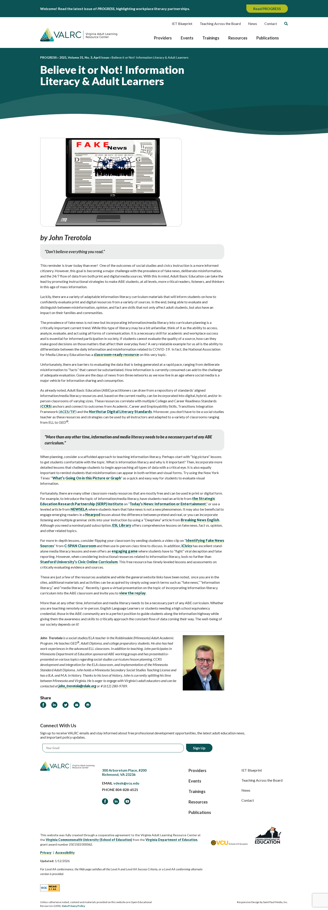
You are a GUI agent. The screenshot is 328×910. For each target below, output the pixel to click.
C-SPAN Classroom (80, 546)
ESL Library (121, 525)
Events (187, 37)
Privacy (46, 853)
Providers (163, 37)
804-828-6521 (126, 789)
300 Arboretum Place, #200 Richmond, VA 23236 (124, 772)
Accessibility (65, 853)
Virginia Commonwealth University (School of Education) (89, 840)
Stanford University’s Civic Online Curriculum (79, 562)
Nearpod (92, 514)
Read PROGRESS (267, 8)
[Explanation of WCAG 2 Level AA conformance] (50, 887)
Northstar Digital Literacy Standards (120, 411)
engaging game (125, 551)
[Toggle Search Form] (286, 24)
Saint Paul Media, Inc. (275, 902)
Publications (267, 37)
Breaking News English (200, 520)
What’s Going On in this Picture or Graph (86, 478)
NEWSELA (79, 509)
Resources (237, 37)
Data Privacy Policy (73, 906)
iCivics (186, 546)
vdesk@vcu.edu (126, 783)
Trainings (210, 37)
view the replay (132, 593)
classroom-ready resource (116, 354)
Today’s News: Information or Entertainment (168, 504)
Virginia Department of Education (171, 840)
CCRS (46, 406)
